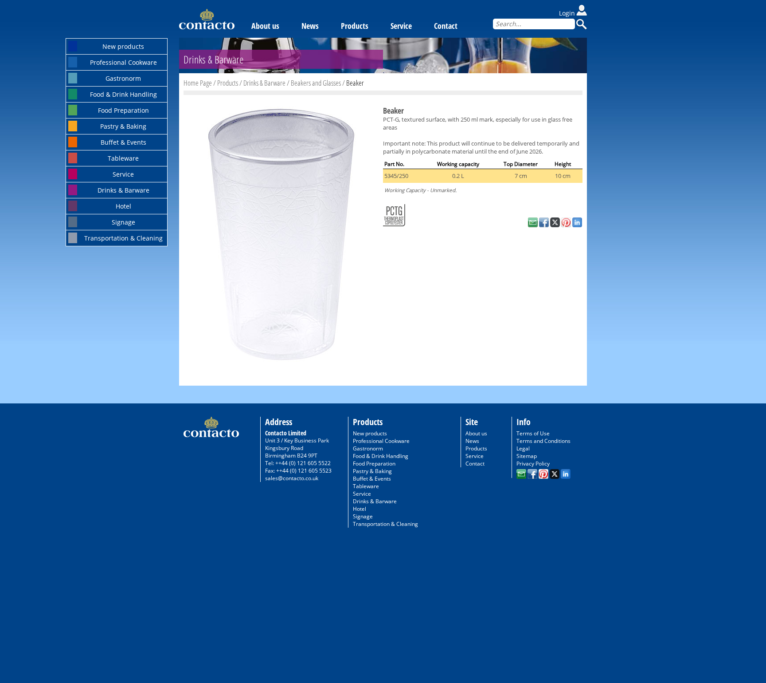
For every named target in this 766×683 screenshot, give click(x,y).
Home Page (198, 83)
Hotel (123, 206)
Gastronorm (123, 78)
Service (123, 174)
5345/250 (396, 176)
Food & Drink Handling (123, 94)
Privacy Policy (533, 463)
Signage (123, 222)
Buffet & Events (123, 142)
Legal (523, 448)
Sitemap (526, 456)
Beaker (355, 83)
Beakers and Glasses (316, 83)
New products (123, 46)
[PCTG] (394, 213)
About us (265, 25)
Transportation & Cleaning (123, 238)
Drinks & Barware (123, 190)
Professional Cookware (123, 62)
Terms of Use (533, 433)
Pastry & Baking (123, 126)
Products (354, 25)
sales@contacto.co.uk (291, 478)
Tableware (123, 158)
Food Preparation (123, 110)
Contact (445, 25)
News (310, 25)
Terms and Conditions (543, 441)
